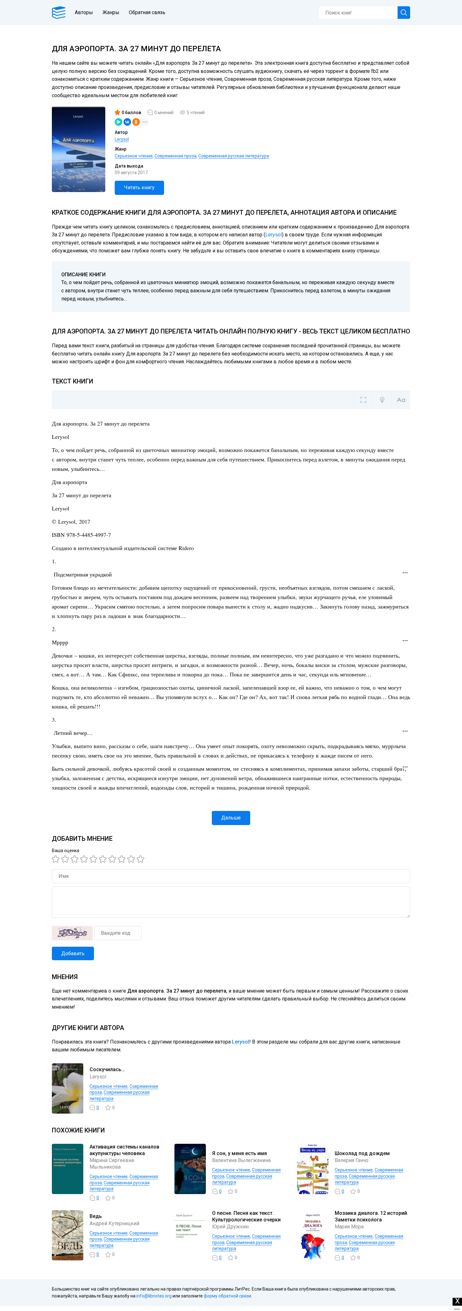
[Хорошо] (94, 859)
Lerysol (122, 139)
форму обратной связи (227, 1295)
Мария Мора (349, 1227)
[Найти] (404, 12)
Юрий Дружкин (230, 1227)
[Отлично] (132, 859)
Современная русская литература (233, 155)
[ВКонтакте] (127, 122)
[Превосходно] (141, 859)
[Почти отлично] (122, 859)
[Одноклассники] (136, 122)
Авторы (84, 12)
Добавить (73, 953)
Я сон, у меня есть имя (239, 1153)
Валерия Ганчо (351, 1160)
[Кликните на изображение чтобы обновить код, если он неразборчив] (72, 933)
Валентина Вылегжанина (241, 1160)
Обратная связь (147, 12)
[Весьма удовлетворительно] (85, 859)
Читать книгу (139, 187)
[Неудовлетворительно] (56, 859)
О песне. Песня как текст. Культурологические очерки (246, 1216)
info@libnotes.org (154, 1295)
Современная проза (175, 155)
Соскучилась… (107, 1069)
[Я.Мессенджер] (118, 122)
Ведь (96, 1216)
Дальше (231, 818)
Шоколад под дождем (362, 1153)
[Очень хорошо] (113, 859)
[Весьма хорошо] (103, 859)
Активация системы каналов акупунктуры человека (124, 1150)
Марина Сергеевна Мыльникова (112, 1163)
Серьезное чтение (134, 155)
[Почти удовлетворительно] (66, 859)
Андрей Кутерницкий (114, 1223)
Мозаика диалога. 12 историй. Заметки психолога (371, 1216)
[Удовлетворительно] (75, 859)
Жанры (110, 12)
